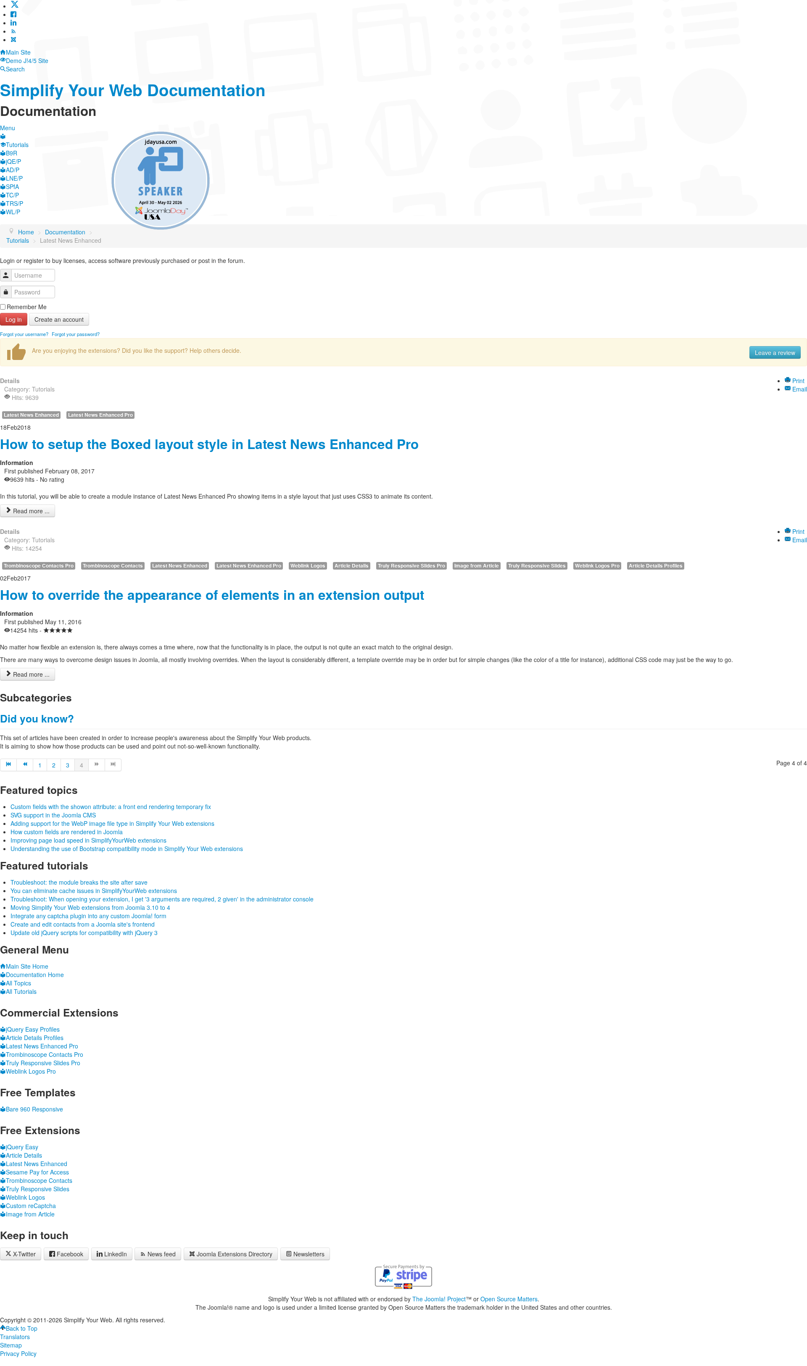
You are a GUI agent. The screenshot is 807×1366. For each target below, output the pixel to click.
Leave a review (775, 352)
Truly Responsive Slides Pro (411, 565)
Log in (13, 319)
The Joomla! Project (439, 1299)
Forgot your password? (76, 334)
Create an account (59, 319)
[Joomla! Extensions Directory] (13, 39)
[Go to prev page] (25, 765)
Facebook (70, 1254)
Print (797, 380)
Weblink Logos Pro (597, 565)
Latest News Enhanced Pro (100, 414)
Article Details (352, 565)
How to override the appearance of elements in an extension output (212, 594)
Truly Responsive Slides (537, 565)
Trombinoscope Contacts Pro (39, 565)
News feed (162, 1254)
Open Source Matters (509, 1299)
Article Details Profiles (656, 565)
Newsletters (308, 1254)
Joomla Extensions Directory (234, 1254)
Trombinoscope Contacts (113, 565)
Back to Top (21, 1328)
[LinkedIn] (13, 22)
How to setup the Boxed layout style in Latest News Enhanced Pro (209, 443)
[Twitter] (15, 6)
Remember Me (27, 306)
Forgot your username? (24, 334)
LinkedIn (115, 1254)
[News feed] (13, 31)
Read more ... (30, 511)
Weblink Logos (307, 565)
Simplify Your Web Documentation (133, 89)
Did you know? (37, 718)
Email (799, 389)
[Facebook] (13, 14)
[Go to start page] (8, 765)
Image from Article (476, 565)
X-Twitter (23, 1254)
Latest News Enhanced (31, 414)
